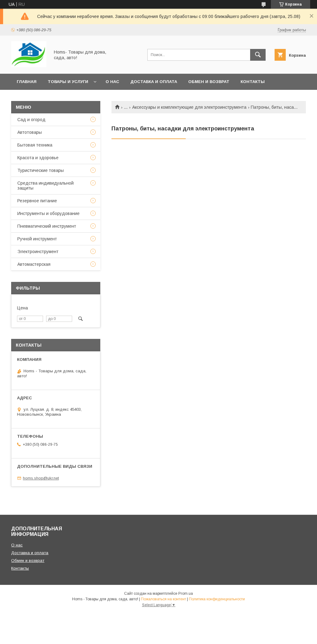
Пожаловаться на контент (163, 599)
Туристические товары (40, 170)
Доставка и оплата (153, 81)
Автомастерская (33, 264)
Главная (27, 81)
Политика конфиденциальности (217, 599)
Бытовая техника (34, 144)
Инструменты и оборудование (48, 213)
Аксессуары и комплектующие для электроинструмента (189, 107)
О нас (112, 81)
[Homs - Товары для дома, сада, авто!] (28, 65)
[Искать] (258, 55)
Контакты (253, 81)
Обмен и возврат (208, 81)
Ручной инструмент (37, 238)
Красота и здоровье (38, 157)
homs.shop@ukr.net (41, 478)
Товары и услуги (68, 81)
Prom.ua (185, 593)
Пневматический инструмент (46, 226)
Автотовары (29, 132)
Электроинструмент (38, 251)
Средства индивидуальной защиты (45, 186)
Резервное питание (37, 200)
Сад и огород (31, 119)
